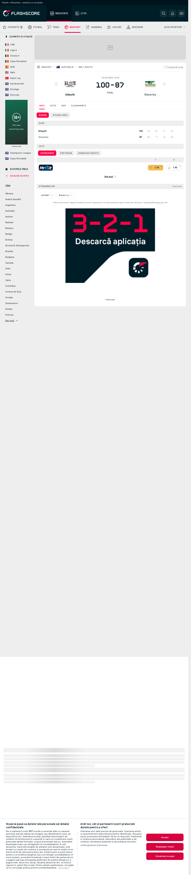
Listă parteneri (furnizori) (93, 845)
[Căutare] (163, 13)
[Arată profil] (70, 84)
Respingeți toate (165, 846)
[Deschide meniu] (181, 13)
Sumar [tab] (43, 115)
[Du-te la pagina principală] (24, 13)
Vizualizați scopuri (164, 856)
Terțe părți (63, 867)
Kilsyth (70, 94)
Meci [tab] (42, 105)
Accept (165, 837)
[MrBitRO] (46, 168)
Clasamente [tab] (78, 105)
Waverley (150, 94)
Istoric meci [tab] (60, 115)
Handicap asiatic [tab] (88, 153)
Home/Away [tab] (47, 153)
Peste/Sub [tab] (66, 153)
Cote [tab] (53, 105)
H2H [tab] (63, 105)
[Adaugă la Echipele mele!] (56, 84)
